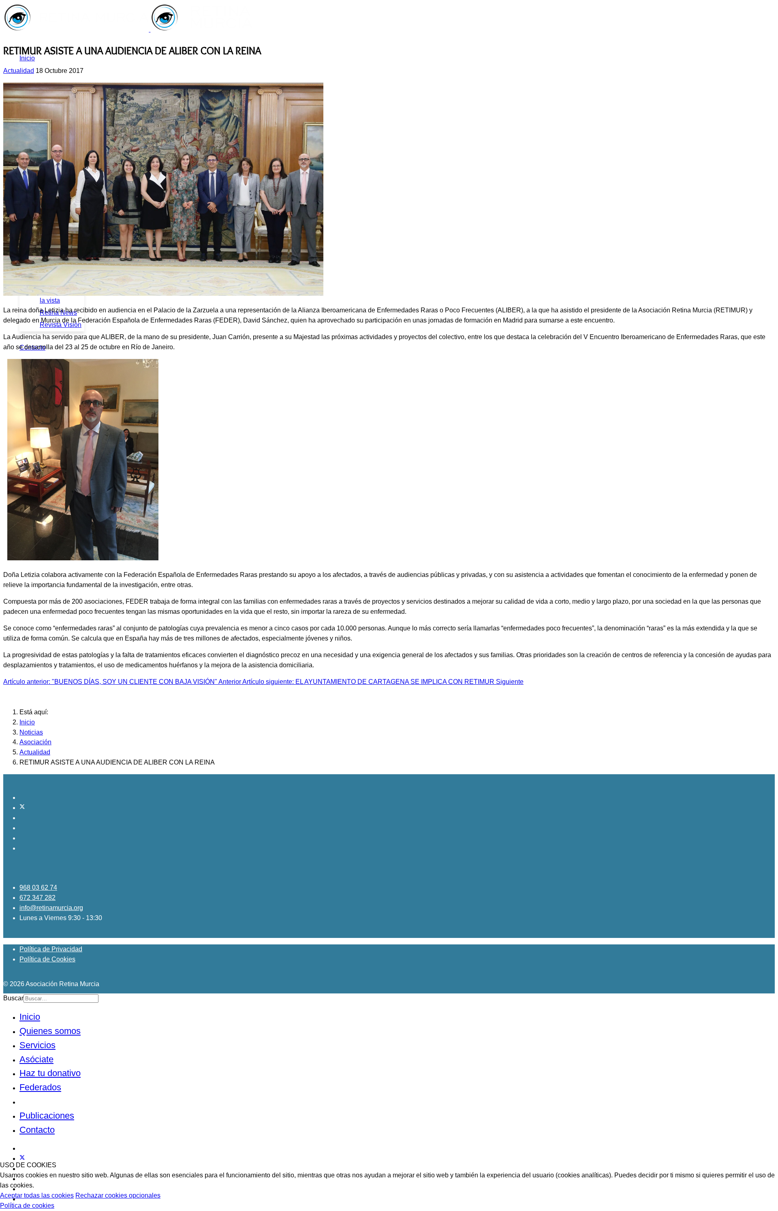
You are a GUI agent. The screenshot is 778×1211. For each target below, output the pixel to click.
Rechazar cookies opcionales (117, 1195)
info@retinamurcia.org (51, 907)
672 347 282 (37, 897)
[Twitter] (22, 807)
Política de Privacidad (50, 949)
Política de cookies (27, 1205)
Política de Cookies (47, 959)
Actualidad (18, 70)
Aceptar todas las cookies (37, 1195)
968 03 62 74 (38, 887)
